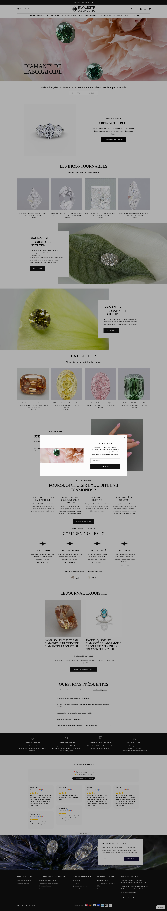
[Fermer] (124, 437)
